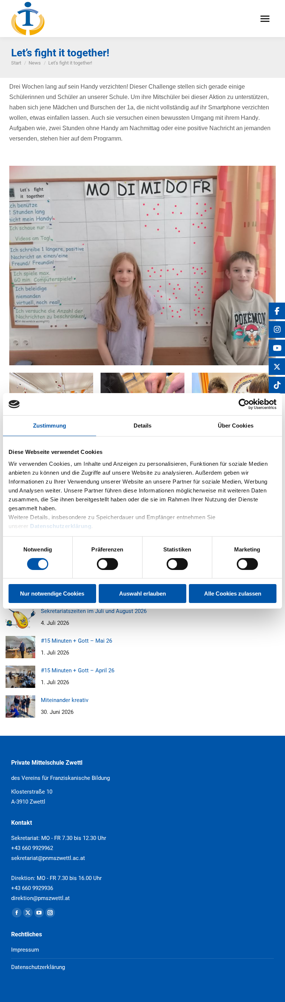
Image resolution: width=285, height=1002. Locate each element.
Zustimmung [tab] (49, 425)
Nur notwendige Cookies (52, 593)
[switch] (107, 564)
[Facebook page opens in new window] (17, 912)
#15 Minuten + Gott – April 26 (77, 670)
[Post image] (20, 617)
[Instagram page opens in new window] (50, 912)
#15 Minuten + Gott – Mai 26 (76, 640)
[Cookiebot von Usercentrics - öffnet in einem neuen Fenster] (244, 404)
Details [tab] (143, 425)
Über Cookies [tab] (235, 425)
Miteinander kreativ (64, 700)
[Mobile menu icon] (265, 18)
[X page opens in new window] (28, 912)
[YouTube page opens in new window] (39, 912)
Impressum (25, 949)
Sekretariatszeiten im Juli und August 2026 (94, 611)
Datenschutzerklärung (60, 526)
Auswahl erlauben (142, 593)
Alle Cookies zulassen (232, 593)
